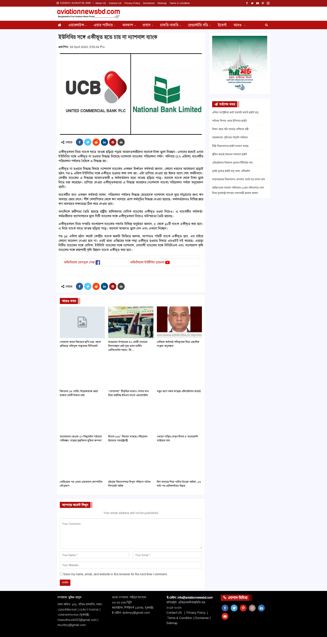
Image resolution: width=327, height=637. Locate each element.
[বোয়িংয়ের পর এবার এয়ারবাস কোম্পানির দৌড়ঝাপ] (82, 462)
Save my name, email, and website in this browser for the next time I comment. (115, 574)
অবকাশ (127, 25)
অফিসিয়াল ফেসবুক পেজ (79, 262)
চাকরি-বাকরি (169, 25)
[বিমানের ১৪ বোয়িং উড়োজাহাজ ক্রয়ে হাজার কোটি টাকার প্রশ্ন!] (82, 371)
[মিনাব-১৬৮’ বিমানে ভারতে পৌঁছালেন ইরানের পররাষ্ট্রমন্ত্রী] (130, 417)
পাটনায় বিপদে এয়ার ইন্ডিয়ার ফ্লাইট (229, 120)
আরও (238, 25)
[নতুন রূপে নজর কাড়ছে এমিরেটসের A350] (179, 371)
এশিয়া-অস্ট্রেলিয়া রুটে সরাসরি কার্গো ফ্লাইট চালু (235, 112)
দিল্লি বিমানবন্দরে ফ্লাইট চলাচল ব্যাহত (230, 146)
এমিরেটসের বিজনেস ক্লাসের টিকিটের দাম (232, 162)
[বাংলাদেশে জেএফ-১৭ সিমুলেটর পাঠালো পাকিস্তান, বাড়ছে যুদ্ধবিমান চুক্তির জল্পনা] (82, 417)
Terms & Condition (179, 3)
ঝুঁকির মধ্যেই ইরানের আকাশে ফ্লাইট (229, 154)
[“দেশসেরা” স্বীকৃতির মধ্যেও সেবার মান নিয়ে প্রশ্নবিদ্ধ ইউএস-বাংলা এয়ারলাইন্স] (130, 371)
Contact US (115, 3)
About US (100, 3)
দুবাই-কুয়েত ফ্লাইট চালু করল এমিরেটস (231, 171)
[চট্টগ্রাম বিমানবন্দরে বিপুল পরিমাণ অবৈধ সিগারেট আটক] (130, 462)
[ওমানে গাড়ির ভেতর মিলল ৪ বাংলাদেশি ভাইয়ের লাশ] (179, 417)
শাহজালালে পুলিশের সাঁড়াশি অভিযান (230, 137)
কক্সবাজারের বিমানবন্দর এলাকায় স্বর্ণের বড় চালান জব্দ (238, 179)
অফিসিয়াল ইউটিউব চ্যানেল (147, 262)
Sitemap (162, 3)
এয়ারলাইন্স (76, 25)
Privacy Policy (132, 3)
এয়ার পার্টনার (103, 25)
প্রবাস (146, 25)
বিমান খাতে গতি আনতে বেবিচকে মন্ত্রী (230, 129)
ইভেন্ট (222, 25)
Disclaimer (149, 3)
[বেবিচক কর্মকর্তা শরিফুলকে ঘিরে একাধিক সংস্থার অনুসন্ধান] (179, 322)
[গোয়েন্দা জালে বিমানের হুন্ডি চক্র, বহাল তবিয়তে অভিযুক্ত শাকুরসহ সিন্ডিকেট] (82, 322)
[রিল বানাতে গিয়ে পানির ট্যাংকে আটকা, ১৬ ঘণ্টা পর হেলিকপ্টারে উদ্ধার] (179, 462)
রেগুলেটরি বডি (198, 25)
